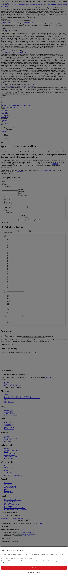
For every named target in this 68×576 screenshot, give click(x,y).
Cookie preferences (34, 572)
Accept (34, 568)
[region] (34, 561)
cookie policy (4, 563)
